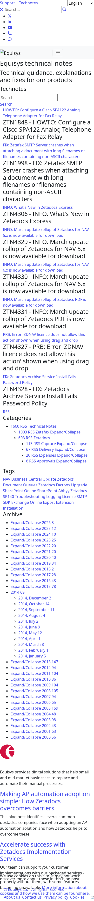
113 (29, 443)
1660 (15, 426)
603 (21, 437)
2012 (49, 667)
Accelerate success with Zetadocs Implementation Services (36, 851)
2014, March (31, 644)
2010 (49, 679)
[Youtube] (10, 27)
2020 (49, 557)
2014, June (29, 627)
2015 (49, 586)
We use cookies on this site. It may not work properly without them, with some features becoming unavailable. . (45, 884)
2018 (49, 569)
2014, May (30, 632)
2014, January (32, 656)
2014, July (28, 621)
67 (28, 449)
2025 (49, 528)
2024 (49, 534)
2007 (49, 696)
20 (28, 455)
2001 (49, 731)
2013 (50, 661)
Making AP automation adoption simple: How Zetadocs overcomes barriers (45, 801)
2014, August (31, 615)
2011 (50, 673)
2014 (18, 592)
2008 (50, 690)
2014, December (34, 598)
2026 (48, 522)
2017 (49, 574)
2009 (50, 685)
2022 (49, 545)
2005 (50, 708)
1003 (22, 432)
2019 (49, 563)
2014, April (29, 638)
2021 (49, 551)
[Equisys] (10, 52)
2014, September (36, 609)
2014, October (33, 603)
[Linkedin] (9, 21)
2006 (49, 702)
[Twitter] (10, 16)
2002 (49, 725)
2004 (49, 714)
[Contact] (10, 33)
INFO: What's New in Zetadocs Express (38, 207)
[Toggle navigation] (58, 52)
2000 (49, 737)
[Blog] (10, 39)
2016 (49, 580)
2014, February (33, 650)
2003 (49, 719)
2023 (49, 540)
